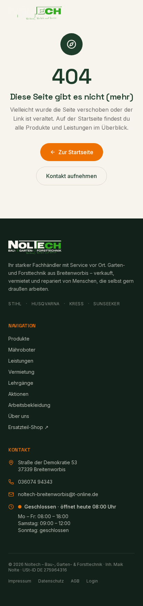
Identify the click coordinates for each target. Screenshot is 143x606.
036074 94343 (35, 482)
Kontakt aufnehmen (71, 176)
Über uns (18, 416)
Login (92, 581)
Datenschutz (51, 581)
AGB (75, 581)
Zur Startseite (75, 152)
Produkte (19, 339)
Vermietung (21, 372)
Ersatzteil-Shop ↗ (28, 427)
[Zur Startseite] (34, 13)
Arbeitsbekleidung (29, 405)
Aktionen (18, 394)
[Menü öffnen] (127, 13)
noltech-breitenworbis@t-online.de (58, 494)
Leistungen (20, 361)
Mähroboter (21, 350)
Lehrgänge (20, 383)
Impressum (19, 581)
